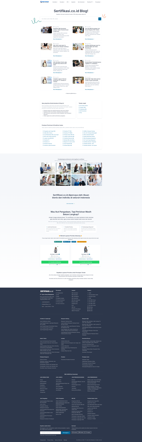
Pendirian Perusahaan (76, 308)
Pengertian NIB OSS (76, 401)
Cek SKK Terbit (92, 301)
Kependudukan (43, 383)
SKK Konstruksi (83, 110)
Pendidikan (42, 385)
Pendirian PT (46, 140)
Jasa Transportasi (59, 388)
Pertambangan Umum (76, 384)
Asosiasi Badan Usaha (93, 294)
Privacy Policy (60, 301)
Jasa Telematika (59, 386)
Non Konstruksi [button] (81, 2)
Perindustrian (42, 386)
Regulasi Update (60, 298)
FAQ (81, 112)
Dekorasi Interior (43, 359)
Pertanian (74, 386)
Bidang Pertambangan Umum (93, 384)
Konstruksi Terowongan (87, 352)
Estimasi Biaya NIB (68, 145)
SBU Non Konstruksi (76, 300)
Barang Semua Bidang (76, 390)
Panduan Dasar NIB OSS (69, 134)
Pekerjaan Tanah (85, 359)
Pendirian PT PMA (67, 131)
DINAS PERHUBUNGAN (61, 407)
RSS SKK (91, 310)
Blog (58, 296)
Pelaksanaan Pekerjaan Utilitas (88, 361)
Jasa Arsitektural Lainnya (45, 321)
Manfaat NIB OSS (75, 406)
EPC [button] (68, 2)
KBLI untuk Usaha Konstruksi (50, 136)
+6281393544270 (45, 302)
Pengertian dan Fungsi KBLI (49, 131)
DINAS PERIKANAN (60, 412)
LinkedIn (82, 432)
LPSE (90, 298)
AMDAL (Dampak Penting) (89, 131)
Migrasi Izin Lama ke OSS (69, 141)
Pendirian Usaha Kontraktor (50, 145)
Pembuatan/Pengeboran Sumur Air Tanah (90, 366)
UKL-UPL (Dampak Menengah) (90, 132)
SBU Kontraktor (75, 292)
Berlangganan (66, 432)
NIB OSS (73, 307)
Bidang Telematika (91, 390)
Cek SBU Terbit (92, 303)
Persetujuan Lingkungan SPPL (78, 419)
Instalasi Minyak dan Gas (66, 350)
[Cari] (99, 18)
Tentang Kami (60, 292)
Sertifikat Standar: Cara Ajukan (90, 145)
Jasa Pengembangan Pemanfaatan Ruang (48, 326)
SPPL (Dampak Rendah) (89, 134)
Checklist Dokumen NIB (69, 138)
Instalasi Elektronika (65, 341)
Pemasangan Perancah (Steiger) (89, 363)
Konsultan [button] (62, 2)
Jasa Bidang (58, 390)
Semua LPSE (58, 414)
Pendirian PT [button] (89, 2)
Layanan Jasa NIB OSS (49, 138)
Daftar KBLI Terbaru (48, 132)
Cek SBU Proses (92, 300)
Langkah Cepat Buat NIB (69, 136)
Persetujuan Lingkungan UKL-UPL (79, 417)
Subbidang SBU (83, 109)
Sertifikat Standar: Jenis (89, 143)
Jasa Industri (58, 379)
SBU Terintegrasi (75, 296)
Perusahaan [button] (97, 2)
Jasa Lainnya (58, 381)
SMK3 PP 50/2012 (75, 310)
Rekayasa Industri (43, 388)
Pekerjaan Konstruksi (44, 407)
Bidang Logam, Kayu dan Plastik (94, 379)
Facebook (75, 432)
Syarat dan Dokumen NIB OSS (78, 404)
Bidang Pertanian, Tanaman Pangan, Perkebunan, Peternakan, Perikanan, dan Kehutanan (94, 388)
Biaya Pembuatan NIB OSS (77, 414)
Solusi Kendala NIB (68, 143)
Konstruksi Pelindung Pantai (88, 344)
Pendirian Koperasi (48, 143)
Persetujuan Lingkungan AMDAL (78, 416)
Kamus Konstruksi (61, 300)
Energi (41, 379)
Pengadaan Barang (44, 405)
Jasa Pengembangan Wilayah (46, 329)
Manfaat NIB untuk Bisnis (69, 140)
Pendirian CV (47, 141)
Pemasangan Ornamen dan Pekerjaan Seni (49, 364)
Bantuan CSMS (75, 301)
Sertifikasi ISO (74, 303)
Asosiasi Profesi (92, 296)
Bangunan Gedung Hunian (66, 321)
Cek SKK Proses (92, 305)
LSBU (90, 292)
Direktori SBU (83, 107)
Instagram (88, 432)
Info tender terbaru (84, 105)
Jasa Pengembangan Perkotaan (46, 327)
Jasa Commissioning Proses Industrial (48, 341)
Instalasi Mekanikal (65, 346)
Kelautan (73, 379)
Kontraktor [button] (55, 2)
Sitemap (65, 440)
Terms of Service (60, 303)
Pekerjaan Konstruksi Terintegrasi (47, 418)
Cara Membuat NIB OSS (77, 402)
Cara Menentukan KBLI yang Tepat (51, 134)
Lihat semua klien (69, 203)
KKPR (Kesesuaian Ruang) (89, 136)
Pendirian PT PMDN (68, 132)
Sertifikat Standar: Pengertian (90, 141)
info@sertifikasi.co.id (46, 304)
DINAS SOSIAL (59, 405)
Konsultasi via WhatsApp (55, 262)
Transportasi (42, 392)
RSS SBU (91, 308)
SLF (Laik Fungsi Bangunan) (89, 140)
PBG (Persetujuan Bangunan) (90, 138)
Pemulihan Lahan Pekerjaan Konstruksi (48, 368)
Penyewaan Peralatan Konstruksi (68, 359)
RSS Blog (91, 307)
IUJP (73, 305)
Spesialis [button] (73, 2)
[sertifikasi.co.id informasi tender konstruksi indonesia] (44, 2)
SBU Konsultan (75, 294)
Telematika (42, 390)
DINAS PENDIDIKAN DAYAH (62, 401)
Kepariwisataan (43, 381)
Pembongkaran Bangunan (87, 364)
